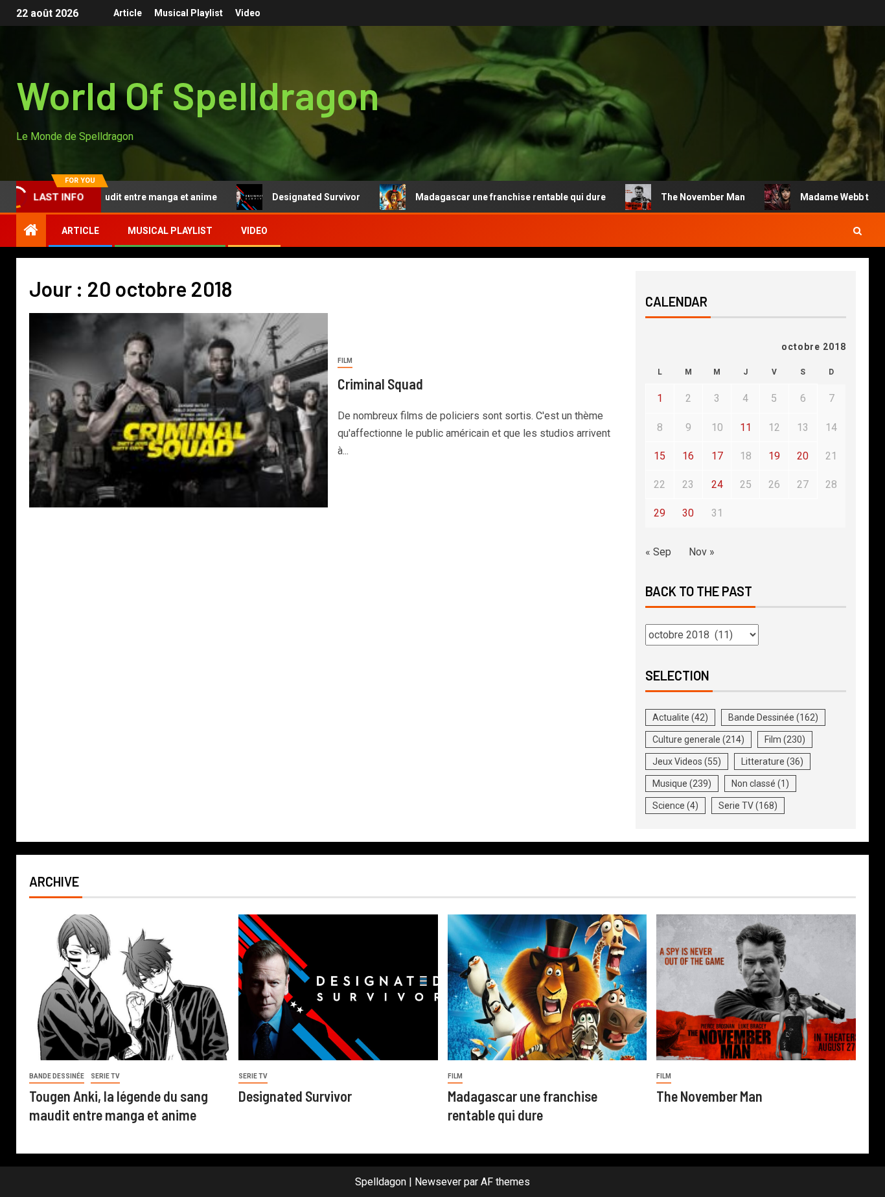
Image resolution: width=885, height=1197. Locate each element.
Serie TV (747, 805)
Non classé (760, 783)
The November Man (672, 197)
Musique (681, 783)
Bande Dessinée (773, 717)
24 (717, 484)
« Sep (658, 552)
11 (746, 427)
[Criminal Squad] (178, 410)
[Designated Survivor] (338, 987)
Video (247, 13)
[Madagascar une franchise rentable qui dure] (547, 987)
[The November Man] (756, 987)
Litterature (772, 761)
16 (688, 456)
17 (717, 456)
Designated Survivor (286, 197)
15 (659, 456)
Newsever (438, 1182)
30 (688, 513)
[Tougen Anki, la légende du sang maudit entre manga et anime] (129, 987)
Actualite (680, 717)
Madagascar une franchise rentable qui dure (480, 197)
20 (803, 456)
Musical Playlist (188, 13)
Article (127, 13)
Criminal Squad (380, 383)
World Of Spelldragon (198, 94)
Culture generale (698, 739)
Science (675, 805)
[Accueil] (31, 231)
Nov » (702, 552)
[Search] (857, 231)
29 (659, 513)
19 (774, 456)
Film (345, 360)
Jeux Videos (686, 761)
